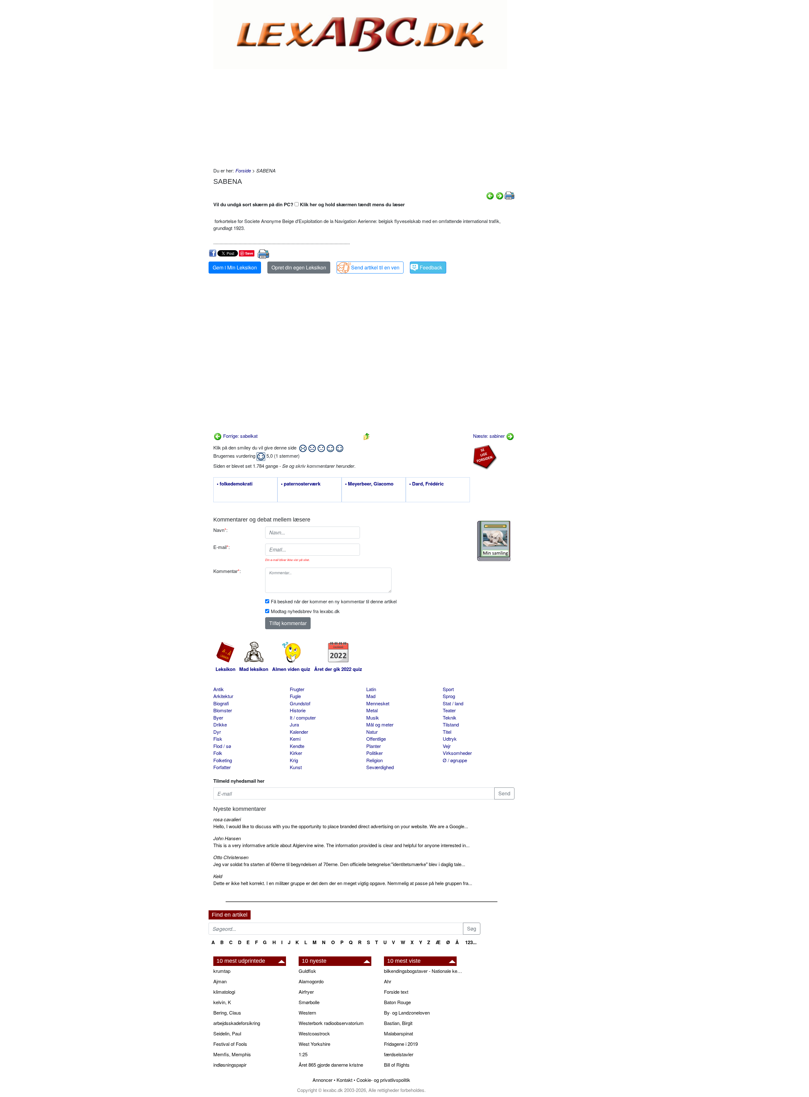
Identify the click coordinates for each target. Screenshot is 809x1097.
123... (471, 942)
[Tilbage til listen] (366, 435)
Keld (217, 876)
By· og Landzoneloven (407, 1012)
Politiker (374, 753)
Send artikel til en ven (375, 267)
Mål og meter (379, 724)
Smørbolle (309, 1002)
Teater (449, 710)
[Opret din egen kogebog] (493, 541)
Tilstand (451, 724)
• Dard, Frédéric (426, 484)
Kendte (297, 746)
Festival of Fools (230, 1043)
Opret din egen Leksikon (298, 267)
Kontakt (344, 1079)
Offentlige (376, 738)
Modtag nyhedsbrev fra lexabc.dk (305, 611)
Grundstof (300, 703)
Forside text (396, 991)
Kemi (295, 738)
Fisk (217, 738)
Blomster (222, 710)
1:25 (303, 1054)
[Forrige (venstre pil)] (490, 195)
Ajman (220, 981)
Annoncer (322, 1079)
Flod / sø (222, 746)
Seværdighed (380, 767)
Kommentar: (227, 571)
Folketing (222, 760)
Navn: (220, 530)
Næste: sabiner (489, 435)
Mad (370, 696)
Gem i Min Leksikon (235, 267)
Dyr (217, 731)
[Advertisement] (363, 116)
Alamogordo (311, 981)
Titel (447, 731)
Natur (372, 731)
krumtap (221, 970)
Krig (294, 760)
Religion (374, 760)
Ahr (387, 981)
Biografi (221, 703)
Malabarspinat (398, 1033)
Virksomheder (457, 753)
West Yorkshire (314, 1043)
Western (307, 1012)
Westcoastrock (314, 1033)
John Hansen (227, 838)
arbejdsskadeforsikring (236, 1023)
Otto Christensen (230, 857)
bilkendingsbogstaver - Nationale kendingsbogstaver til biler (423, 970)
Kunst (296, 767)
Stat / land (453, 703)
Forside (243, 170)
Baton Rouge (397, 1002)
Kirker (296, 753)
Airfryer (306, 991)
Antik (218, 689)
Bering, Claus (227, 1012)
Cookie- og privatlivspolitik (383, 1079)
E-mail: (221, 547)
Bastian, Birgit (398, 1023)
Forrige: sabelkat (240, 435)
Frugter (297, 689)
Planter (373, 746)
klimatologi (224, 991)
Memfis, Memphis (232, 1054)
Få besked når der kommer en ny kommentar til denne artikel (334, 601)
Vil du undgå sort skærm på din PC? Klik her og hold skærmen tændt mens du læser (309, 204)
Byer (218, 717)
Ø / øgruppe (455, 760)
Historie (298, 710)
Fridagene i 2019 (401, 1043)
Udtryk (450, 738)
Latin (371, 689)
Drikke (220, 724)
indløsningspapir (229, 1064)
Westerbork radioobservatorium (331, 1023)
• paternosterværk (300, 484)
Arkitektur (223, 696)
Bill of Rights (397, 1064)
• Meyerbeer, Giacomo (369, 484)
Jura (294, 724)
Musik (372, 717)
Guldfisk (307, 970)
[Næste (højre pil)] (499, 195)
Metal (372, 710)
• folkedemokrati (234, 484)
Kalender (299, 731)
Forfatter (222, 767)
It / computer (303, 717)
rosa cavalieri (227, 819)
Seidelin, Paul (227, 1033)
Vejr (447, 746)
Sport (448, 689)
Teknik (449, 717)
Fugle (295, 696)
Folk (217, 753)
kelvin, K (222, 1002)
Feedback (431, 267)
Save (249, 253)
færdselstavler (398, 1054)
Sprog (449, 696)
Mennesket (377, 703)
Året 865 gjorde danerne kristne (331, 1064)
